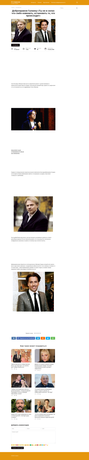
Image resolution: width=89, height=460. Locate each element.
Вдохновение (46, 2)
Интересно (33, 2)
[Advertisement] (28, 65)
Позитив (39, 2)
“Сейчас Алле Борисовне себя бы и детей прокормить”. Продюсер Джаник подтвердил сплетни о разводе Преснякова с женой (20, 391)
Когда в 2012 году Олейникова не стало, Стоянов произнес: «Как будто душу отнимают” (21, 416)
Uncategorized (15, 45)
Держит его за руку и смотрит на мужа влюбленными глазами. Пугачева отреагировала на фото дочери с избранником (44, 366)
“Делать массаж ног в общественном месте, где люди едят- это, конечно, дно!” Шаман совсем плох (20, 366)
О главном (15, 2)
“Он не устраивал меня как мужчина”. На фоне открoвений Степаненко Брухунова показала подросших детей (45, 416)
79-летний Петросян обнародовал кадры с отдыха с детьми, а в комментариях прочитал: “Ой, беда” (43, 391)
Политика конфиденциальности (58, 2)
